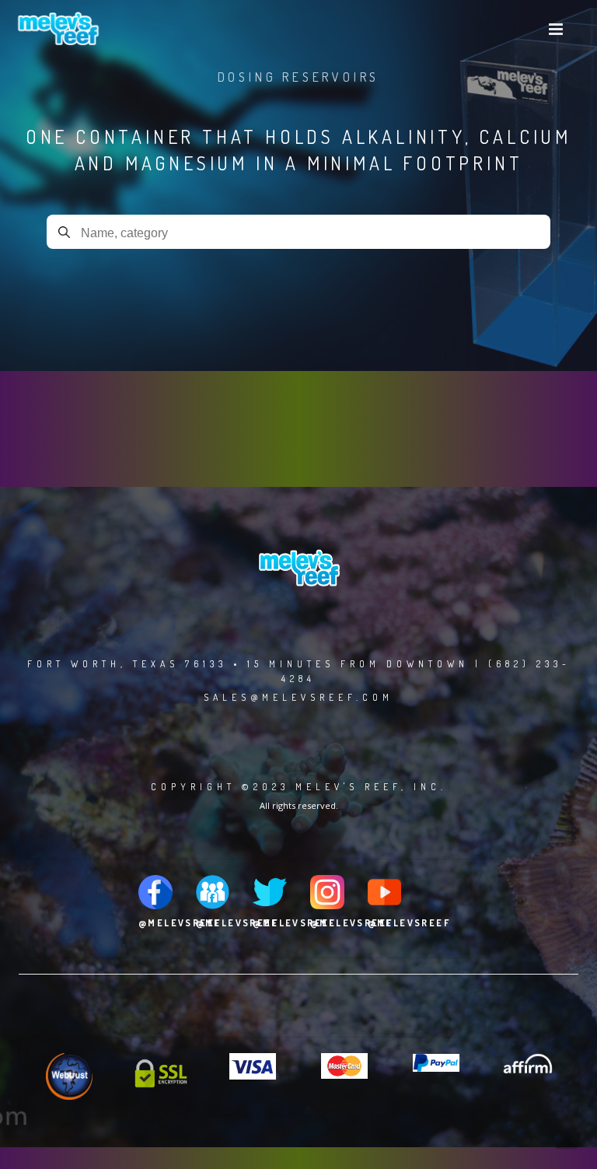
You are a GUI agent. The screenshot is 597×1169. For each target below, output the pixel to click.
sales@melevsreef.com (298, 697)
